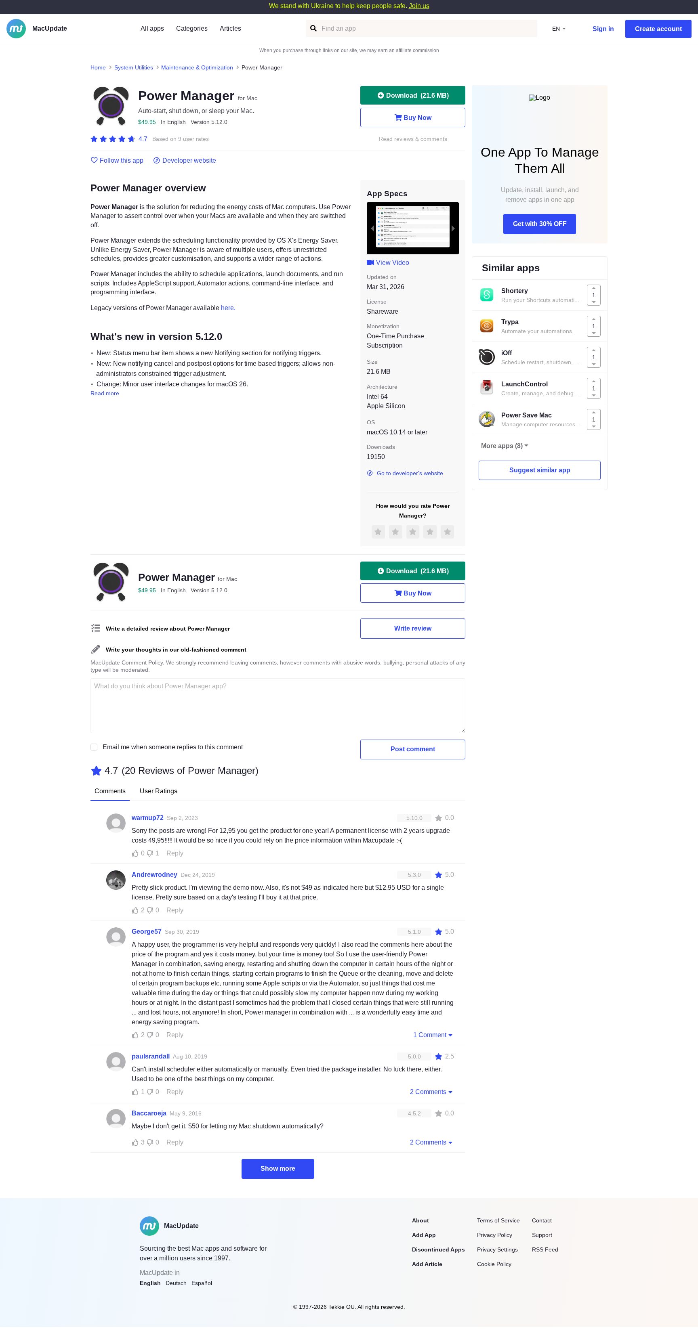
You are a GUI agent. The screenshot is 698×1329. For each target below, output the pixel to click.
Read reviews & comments (413, 139)
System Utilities (133, 67)
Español (201, 1283)
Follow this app (121, 160)
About (420, 1220)
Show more (278, 1168)
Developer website (189, 160)
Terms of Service (498, 1220)
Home (98, 67)
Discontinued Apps (438, 1249)
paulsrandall (151, 1056)
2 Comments (428, 1092)
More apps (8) (502, 446)
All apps (152, 28)
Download (417, 95)
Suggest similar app (539, 470)
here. (228, 308)
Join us (419, 6)
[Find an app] (313, 28)
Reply (174, 853)
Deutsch (176, 1283)
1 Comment (429, 1035)
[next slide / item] (453, 228)
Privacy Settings (497, 1249)
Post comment (413, 749)
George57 (147, 931)
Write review (412, 628)
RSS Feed (545, 1249)
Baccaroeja (149, 1113)
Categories (192, 28)
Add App (424, 1235)
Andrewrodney (154, 874)
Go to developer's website (410, 473)
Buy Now (417, 117)
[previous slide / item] (372, 228)
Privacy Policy (494, 1235)
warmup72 (148, 817)
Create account (658, 29)
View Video (392, 262)
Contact (542, 1220)
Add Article (427, 1264)
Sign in (603, 29)
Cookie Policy (494, 1264)
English (150, 1283)
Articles (230, 28)
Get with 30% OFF (540, 224)
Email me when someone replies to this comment (173, 747)
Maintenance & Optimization (197, 67)
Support (542, 1235)
